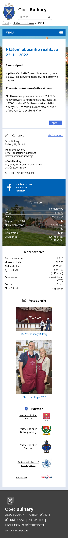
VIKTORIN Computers (16, 530)
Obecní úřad (38, 514)
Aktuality (36, 520)
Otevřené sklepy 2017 (34, 397)
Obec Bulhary (15, 514)
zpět (54, 123)
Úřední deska (14, 520)
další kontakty (55, 135)
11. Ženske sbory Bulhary (34, 334)
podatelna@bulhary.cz (24, 152)
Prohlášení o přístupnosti (24, 525)
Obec (32, 9)
